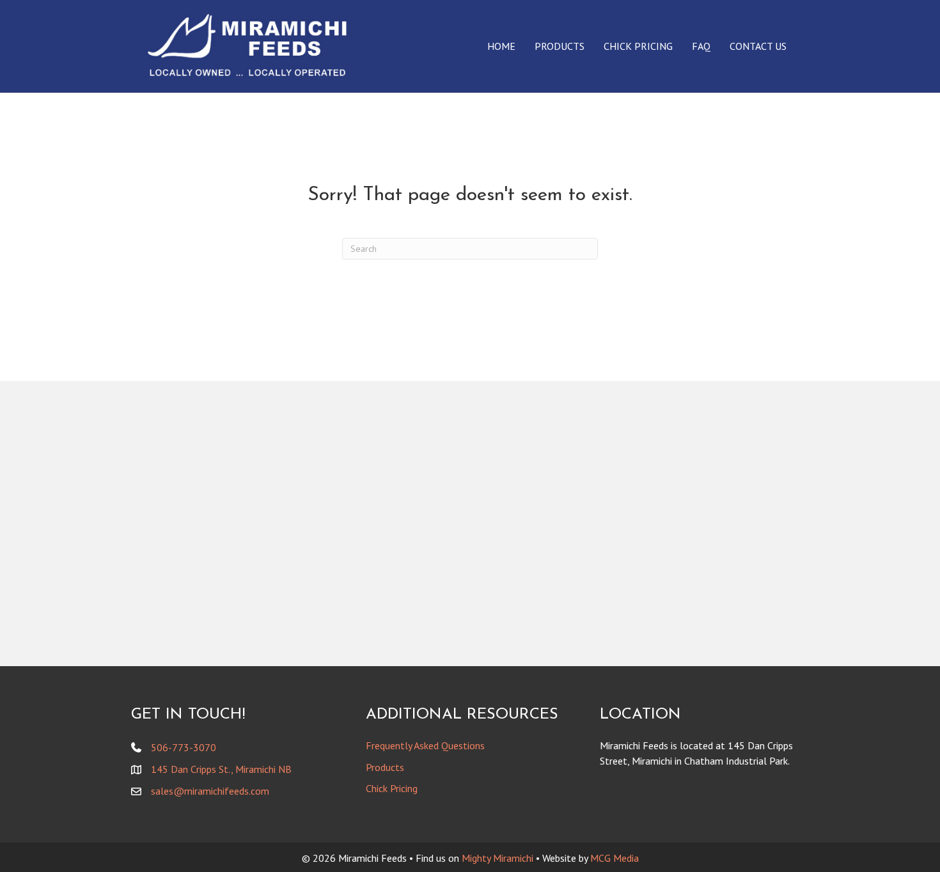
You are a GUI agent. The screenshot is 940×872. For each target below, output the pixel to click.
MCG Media (614, 858)
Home (501, 46)
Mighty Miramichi (497, 858)
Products (559, 46)
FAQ (701, 46)
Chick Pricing (638, 46)
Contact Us (758, 46)
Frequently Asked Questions (425, 745)
